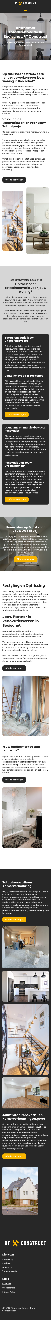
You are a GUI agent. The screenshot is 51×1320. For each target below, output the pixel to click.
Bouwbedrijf (7, 1259)
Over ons (6, 1283)
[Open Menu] (25, 9)
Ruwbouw (6, 1263)
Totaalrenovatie (9, 1271)
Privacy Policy (8, 1292)
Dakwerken (7, 1267)
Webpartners (8, 1288)
